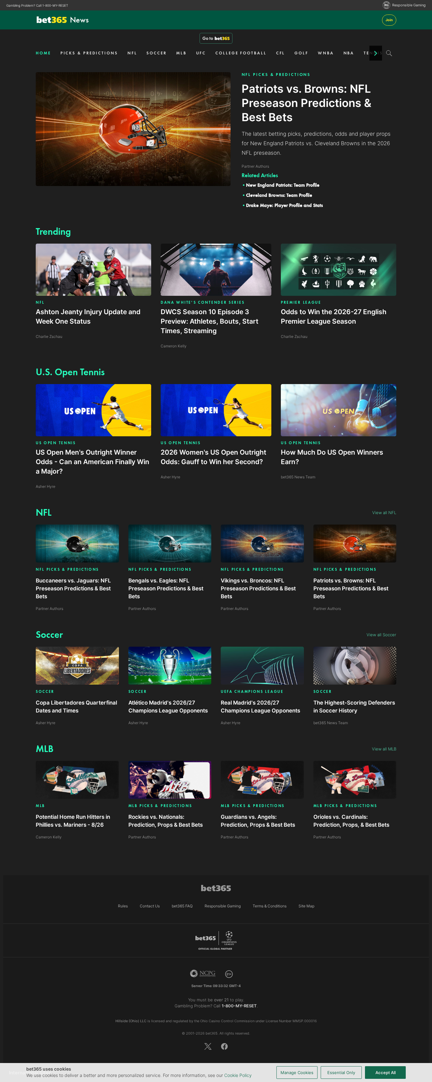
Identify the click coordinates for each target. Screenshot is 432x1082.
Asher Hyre (45, 722)
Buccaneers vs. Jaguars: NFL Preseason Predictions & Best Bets (73, 588)
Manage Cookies (297, 1072)
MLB (181, 53)
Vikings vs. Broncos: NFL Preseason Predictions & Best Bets (258, 588)
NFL (132, 53)
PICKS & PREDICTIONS (89, 53)
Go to (207, 38)
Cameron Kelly (49, 837)
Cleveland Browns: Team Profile (279, 195)
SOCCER (156, 53)
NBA (349, 53)
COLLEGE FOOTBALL (240, 53)
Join (389, 20)
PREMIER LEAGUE (301, 302)
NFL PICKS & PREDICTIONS (276, 74)
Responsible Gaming (409, 5)
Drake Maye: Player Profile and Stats (284, 205)
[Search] (389, 53)
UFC (201, 53)
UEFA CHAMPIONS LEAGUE (252, 691)
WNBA (326, 53)
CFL (280, 53)
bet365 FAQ (182, 906)
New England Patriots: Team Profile (282, 185)
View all (384, 512)
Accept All (385, 1072)
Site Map (306, 906)
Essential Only (341, 1072)
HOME (43, 53)
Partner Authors (49, 608)
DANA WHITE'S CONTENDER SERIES (202, 302)
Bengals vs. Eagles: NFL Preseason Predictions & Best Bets (165, 588)
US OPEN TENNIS (56, 442)
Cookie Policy (238, 1075)
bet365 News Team (330, 722)
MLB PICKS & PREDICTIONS (160, 806)
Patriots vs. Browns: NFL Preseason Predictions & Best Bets (350, 588)
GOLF (301, 53)
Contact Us (150, 906)
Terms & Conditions (270, 906)
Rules (123, 906)
